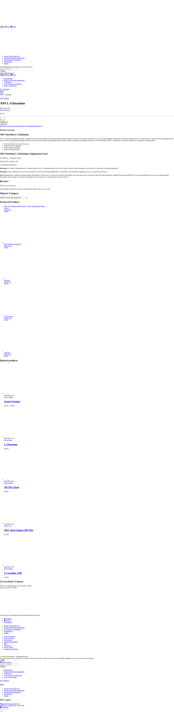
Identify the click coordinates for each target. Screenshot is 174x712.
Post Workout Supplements (33, 126)
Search (3, 71)
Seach (8, 27)
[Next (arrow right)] (3, 711)
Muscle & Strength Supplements (14, 58)
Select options (8, 397)
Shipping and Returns (11, 642)
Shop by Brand (9, 638)
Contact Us (7, 645)
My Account (8, 640)
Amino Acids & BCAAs (12, 56)
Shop (1, 93)
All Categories (4, 89)
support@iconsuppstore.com (11, 704)
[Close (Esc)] (1, 709)
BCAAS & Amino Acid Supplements (12, 126)
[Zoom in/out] (7, 709)
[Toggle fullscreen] (5, 709)
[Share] (3, 709)
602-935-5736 (6, 705)
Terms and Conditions (11, 649)
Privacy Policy (8, 647)
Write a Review (5, 110)
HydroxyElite (8, 316)
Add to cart (4, 122)
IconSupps (5, 707)
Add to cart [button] (7, 210)
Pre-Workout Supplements (12, 60)
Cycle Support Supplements (13, 84)
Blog (5, 644)
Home (2, 91)
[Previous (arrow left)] (1, 711)
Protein (6, 63)
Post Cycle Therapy (10, 86)
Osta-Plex (7, 352)
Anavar (6, 208)
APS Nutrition (4, 98)
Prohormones (8, 62)
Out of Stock (8, 440)
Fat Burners (7, 82)
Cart (14, 27)
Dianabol (7, 280)
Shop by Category (10, 636)
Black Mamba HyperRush (12, 244)
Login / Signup (5, 73)
